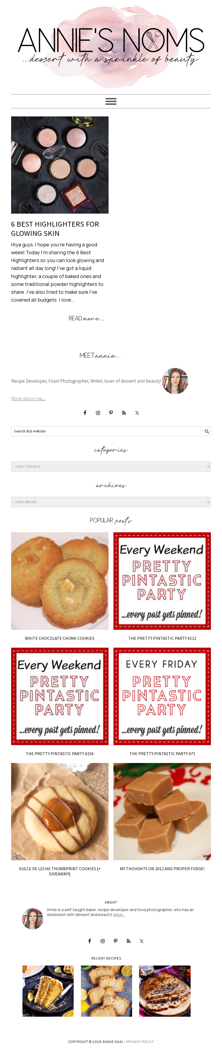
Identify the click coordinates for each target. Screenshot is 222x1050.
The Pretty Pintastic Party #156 (60, 753)
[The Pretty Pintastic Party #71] (162, 696)
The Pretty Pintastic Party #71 (162, 753)
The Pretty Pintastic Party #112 (162, 638)
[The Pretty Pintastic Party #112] (162, 581)
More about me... (28, 398)
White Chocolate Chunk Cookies (59, 638)
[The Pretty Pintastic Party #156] (60, 696)
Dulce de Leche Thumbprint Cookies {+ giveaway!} (60, 871)
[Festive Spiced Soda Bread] (165, 991)
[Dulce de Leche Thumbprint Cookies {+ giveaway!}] (60, 811)
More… (119, 914)
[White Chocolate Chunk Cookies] (60, 581)
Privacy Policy (140, 1041)
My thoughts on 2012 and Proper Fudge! (162, 868)
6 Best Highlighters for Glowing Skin (55, 228)
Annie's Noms (111, 44)
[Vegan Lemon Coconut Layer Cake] (48, 991)
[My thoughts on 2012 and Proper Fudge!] (162, 811)
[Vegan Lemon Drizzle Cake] (106, 991)
